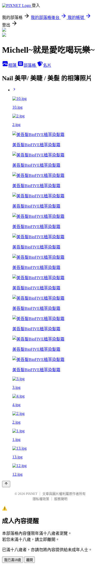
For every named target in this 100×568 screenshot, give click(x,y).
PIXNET (31, 494)
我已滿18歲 (12, 560)
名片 (47, 65)
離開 (29, 560)
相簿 (12, 65)
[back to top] (6, 484)
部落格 (30, 65)
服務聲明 (60, 499)
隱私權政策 (41, 499)
